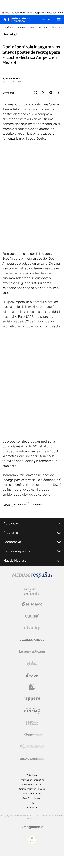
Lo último (8, 27)
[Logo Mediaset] (32, 577)
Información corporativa (32, 779)
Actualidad (11, 523)
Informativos (20, 505)
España (21, 27)
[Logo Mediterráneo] (32, 758)
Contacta (32, 807)
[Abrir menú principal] (59, 19)
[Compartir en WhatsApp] (36, 93)
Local (31, 27)
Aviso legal (32, 775)
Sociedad (43, 27)
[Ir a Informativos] (20, 19)
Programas (11, 532)
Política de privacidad (32, 784)
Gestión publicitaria (32, 798)
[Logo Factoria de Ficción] (32, 651)
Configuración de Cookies (32, 789)
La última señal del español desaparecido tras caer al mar (34, 12)
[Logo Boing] (32, 663)
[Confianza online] (32, 843)
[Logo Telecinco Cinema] (32, 711)
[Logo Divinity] (32, 628)
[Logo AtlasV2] (32, 734)
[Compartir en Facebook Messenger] (51, 93)
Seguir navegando (16, 551)
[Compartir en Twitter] (43, 93)
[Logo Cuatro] (32, 616)
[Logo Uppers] (32, 699)
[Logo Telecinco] (32, 604)
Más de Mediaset (15, 560)
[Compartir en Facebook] (59, 93)
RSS (32, 803)
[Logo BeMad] (32, 687)
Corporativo (12, 542)
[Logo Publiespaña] (32, 746)
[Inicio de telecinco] (4, 19)
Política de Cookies (32, 793)
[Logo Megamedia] (33, 827)
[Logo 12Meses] (32, 723)
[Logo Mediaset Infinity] (32, 592)
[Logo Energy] (32, 675)
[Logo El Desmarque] (32, 640)
